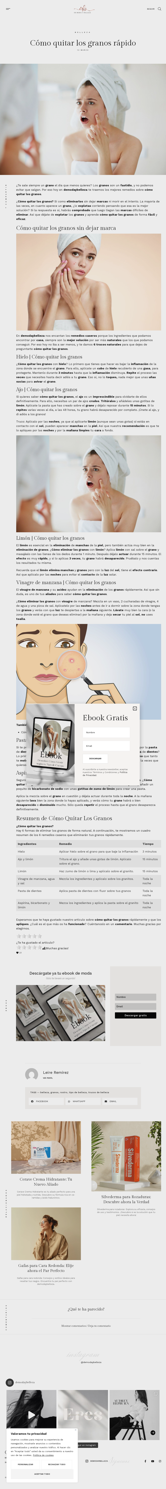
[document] (83, 744)
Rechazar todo (56, 1464)
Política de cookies (43, 1455)
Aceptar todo (42, 1474)
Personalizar (25, 1464)
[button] (134, 708)
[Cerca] (75, 1430)
